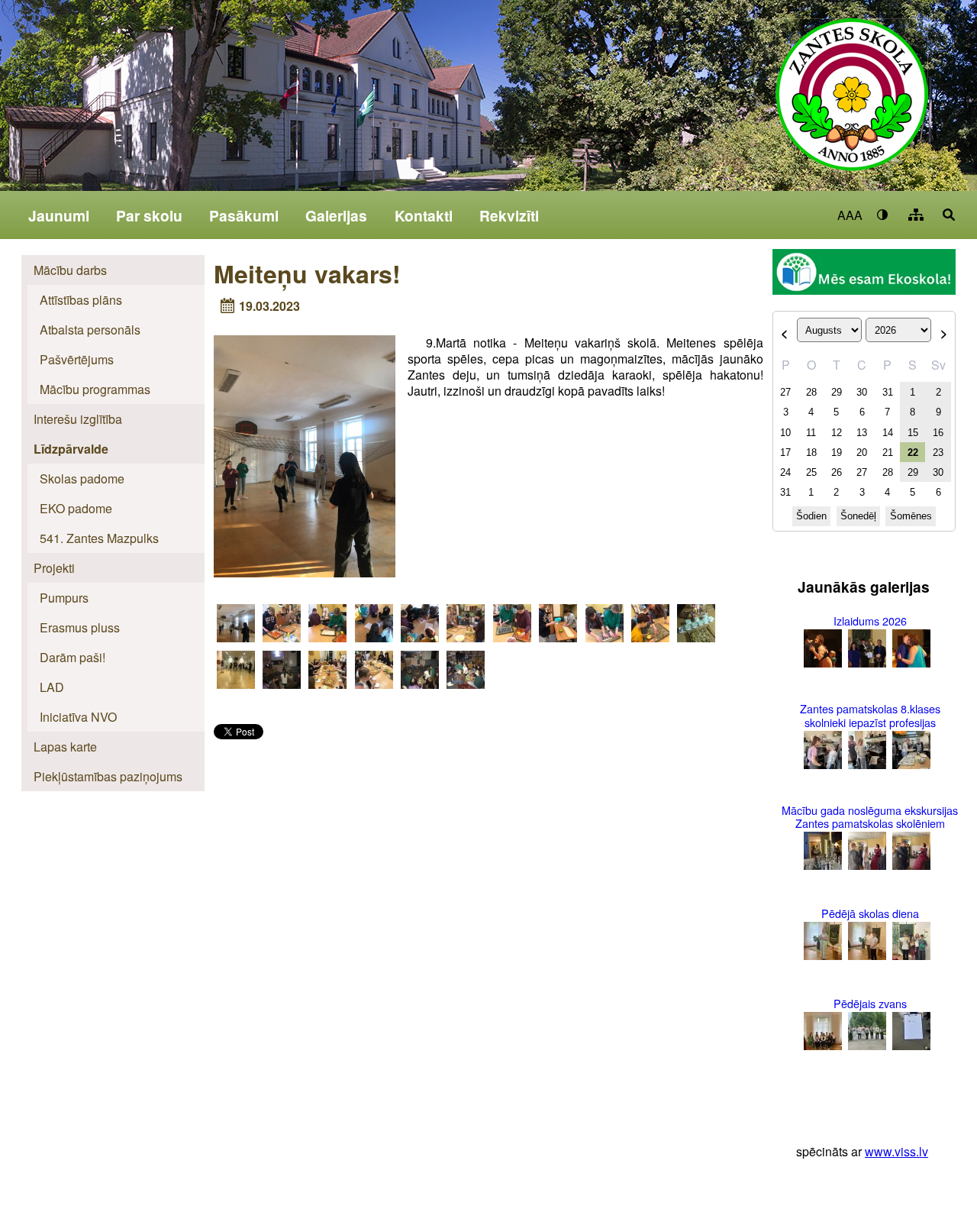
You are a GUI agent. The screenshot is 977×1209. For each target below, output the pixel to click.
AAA (850, 215)
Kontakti (424, 215)
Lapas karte (65, 746)
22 (913, 452)
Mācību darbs (70, 270)
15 (913, 432)
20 (861, 452)
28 (811, 392)
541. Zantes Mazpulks (99, 538)
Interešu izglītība (78, 419)
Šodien (811, 516)
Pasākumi (244, 215)
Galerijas (336, 215)
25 (811, 472)
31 (887, 392)
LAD (52, 687)
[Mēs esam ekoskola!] (864, 274)
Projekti (54, 568)
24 (785, 472)
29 (836, 392)
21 (887, 452)
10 (785, 432)
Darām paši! (72, 657)
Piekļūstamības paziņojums (108, 776)
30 (861, 392)
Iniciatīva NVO (78, 717)
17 (785, 452)
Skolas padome (82, 478)
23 (938, 452)
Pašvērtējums (77, 359)
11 (811, 432)
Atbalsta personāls (90, 329)
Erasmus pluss (80, 627)
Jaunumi (58, 215)
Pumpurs (64, 597)
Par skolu (149, 215)
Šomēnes (911, 516)
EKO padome (76, 508)
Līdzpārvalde (71, 448)
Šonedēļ (858, 516)
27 (785, 392)
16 (938, 432)
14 (887, 432)
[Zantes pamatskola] (851, 104)
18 (811, 452)
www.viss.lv (896, 1151)
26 (836, 472)
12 (836, 432)
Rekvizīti (509, 215)
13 (861, 432)
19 (836, 452)
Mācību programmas (95, 389)
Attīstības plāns (81, 300)
